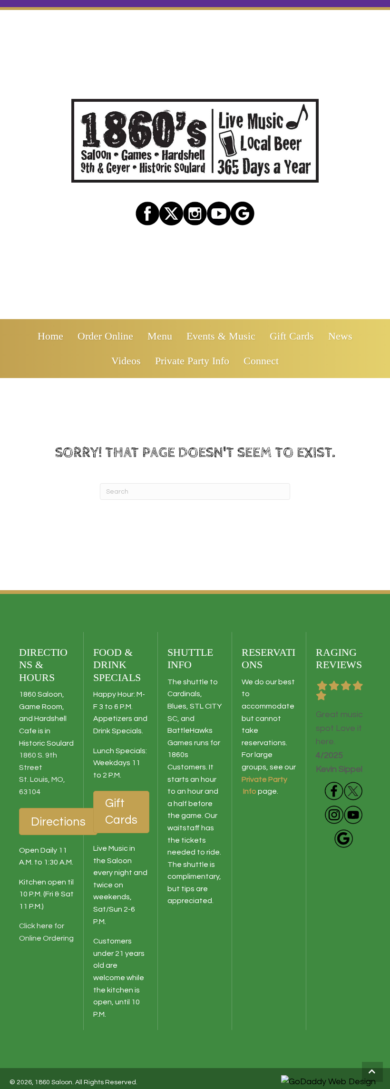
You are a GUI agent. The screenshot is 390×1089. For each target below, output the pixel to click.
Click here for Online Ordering (46, 932)
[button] (372, 1072)
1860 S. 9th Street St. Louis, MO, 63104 (42, 773)
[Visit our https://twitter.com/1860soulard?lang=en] (171, 213)
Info (249, 791)
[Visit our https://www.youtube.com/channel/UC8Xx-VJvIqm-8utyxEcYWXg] (352, 814)
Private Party (264, 779)
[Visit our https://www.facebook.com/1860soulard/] (147, 213)
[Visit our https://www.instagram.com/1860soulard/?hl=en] (195, 213)
